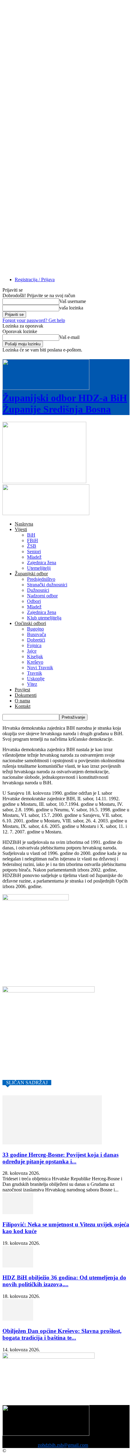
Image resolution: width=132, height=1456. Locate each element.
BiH (31, 535)
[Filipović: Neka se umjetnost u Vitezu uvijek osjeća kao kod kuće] (17, 1212)
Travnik (34, 673)
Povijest (22, 689)
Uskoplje (36, 678)
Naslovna (24, 523)
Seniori (34, 551)
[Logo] (44, 481)
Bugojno (35, 628)
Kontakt (22, 706)
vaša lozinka (71, 307)
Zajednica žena (41, 562)
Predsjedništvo (41, 579)
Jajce (32, 651)
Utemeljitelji (39, 568)
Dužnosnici (38, 590)
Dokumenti (26, 695)
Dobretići (36, 640)
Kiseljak (35, 656)
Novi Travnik (40, 667)
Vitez (32, 684)
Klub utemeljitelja (44, 617)
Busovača (36, 634)
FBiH (32, 540)
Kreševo (35, 662)
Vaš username (72, 301)
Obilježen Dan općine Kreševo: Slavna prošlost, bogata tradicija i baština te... (62, 1334)
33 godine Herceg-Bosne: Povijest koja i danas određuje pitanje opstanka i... (60, 1158)
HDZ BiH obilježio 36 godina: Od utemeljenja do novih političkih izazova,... (64, 1280)
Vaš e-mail (69, 337)
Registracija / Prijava (35, 279)
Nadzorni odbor (42, 595)
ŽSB (31, 546)
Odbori (34, 601)
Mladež (34, 557)
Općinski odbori (30, 623)
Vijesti (21, 529)
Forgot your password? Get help (33, 320)
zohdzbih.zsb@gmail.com (63, 1445)
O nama (22, 700)
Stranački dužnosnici (47, 584)
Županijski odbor (31, 573)
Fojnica (34, 645)
